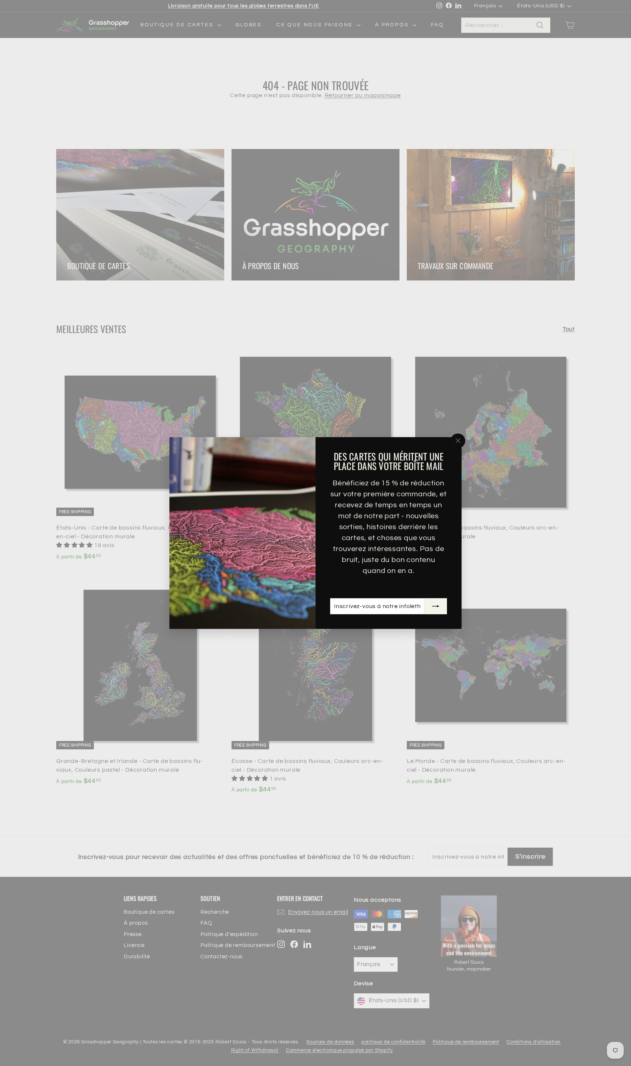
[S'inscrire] (435, 606)
